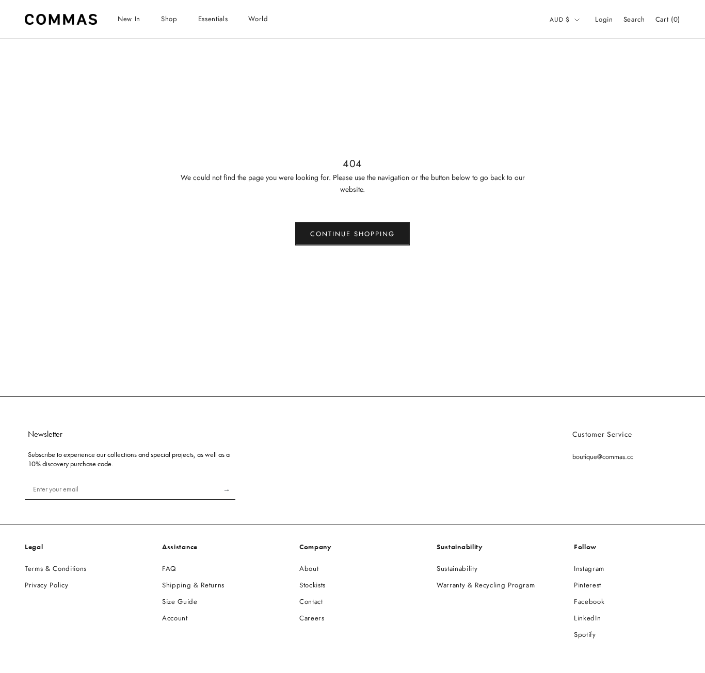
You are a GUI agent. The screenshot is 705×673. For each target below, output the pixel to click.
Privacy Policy (46, 585)
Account (175, 618)
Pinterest (587, 585)
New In (129, 19)
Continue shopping (352, 234)
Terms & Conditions (56, 568)
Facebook (589, 601)
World (258, 19)
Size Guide (180, 601)
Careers (312, 618)
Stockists (312, 585)
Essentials (213, 19)
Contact (311, 601)
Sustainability (457, 568)
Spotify (585, 634)
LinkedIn (587, 618)
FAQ (169, 568)
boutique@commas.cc (602, 457)
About (308, 568)
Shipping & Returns (193, 585)
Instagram (589, 568)
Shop (169, 19)
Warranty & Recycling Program (486, 585)
